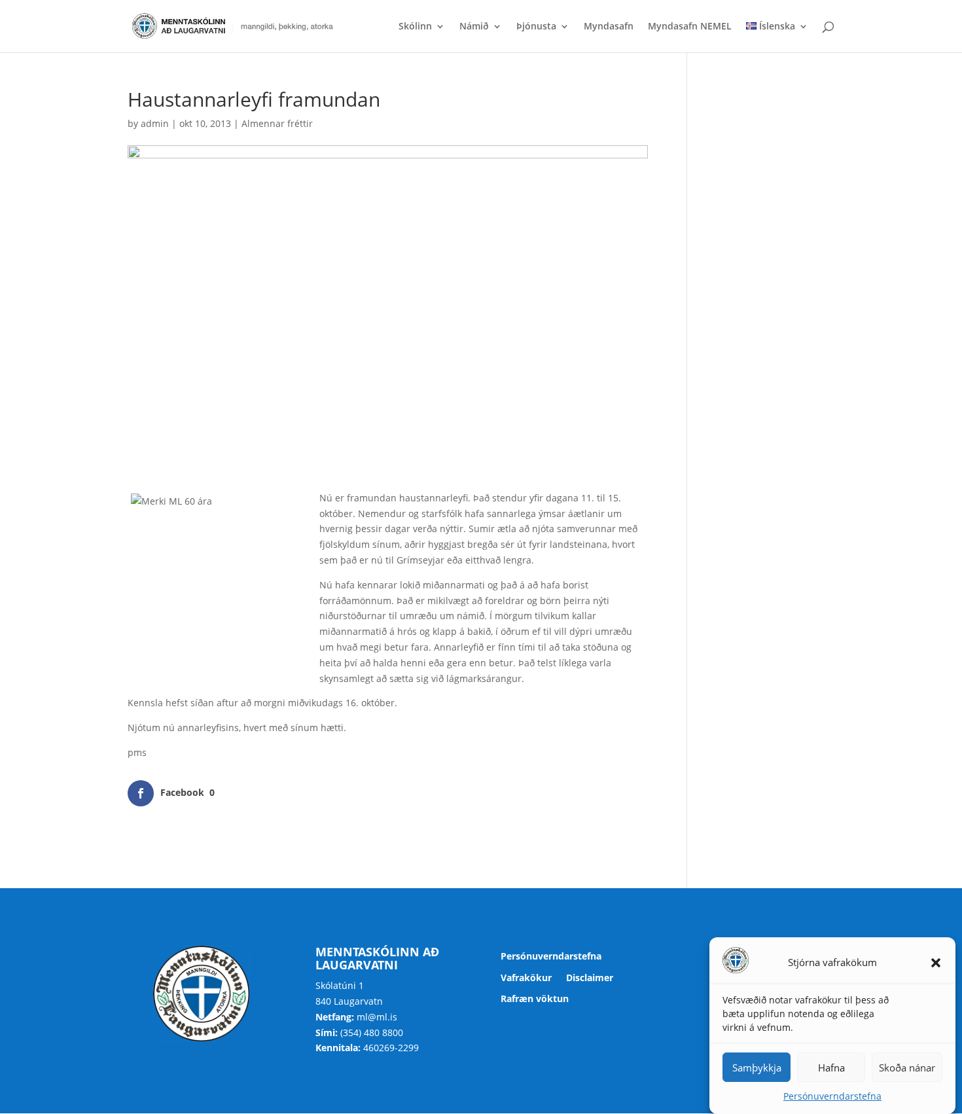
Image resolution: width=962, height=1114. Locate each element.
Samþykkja (756, 1067)
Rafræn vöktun (535, 999)
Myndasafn (608, 27)
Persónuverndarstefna (832, 1096)
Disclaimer (589, 978)
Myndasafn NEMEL (690, 27)
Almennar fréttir (277, 123)
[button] (935, 962)
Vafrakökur (526, 978)
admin (155, 123)
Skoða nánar (907, 1067)
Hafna (831, 1067)
